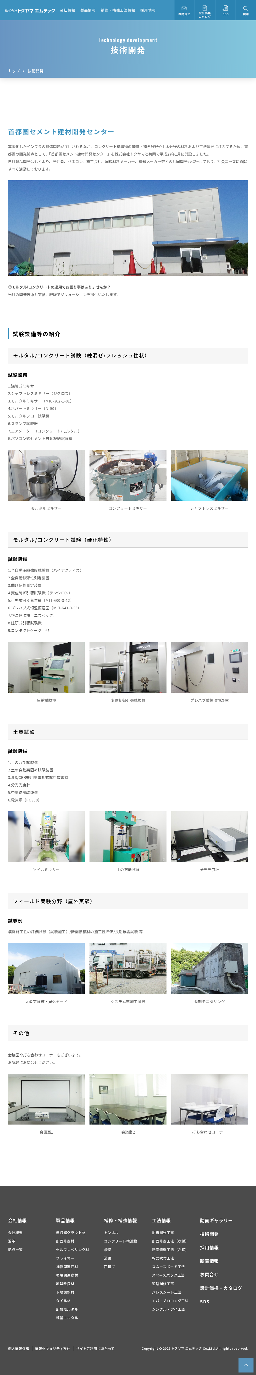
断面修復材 (65, 1241)
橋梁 (108, 1249)
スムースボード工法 (168, 1266)
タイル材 (63, 1300)
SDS (204, 1301)
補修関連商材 (67, 1266)
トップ (14, 70)
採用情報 (148, 10)
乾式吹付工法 (163, 1258)
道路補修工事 (163, 1283)
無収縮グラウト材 (71, 1232)
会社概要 (15, 1232)
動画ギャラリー (216, 1220)
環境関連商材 (67, 1275)
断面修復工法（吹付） (170, 1241)
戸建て (109, 1266)
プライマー (65, 1258)
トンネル (111, 1232)
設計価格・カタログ (221, 1288)
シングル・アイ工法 (168, 1309)
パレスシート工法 (167, 1292)
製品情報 (88, 10)
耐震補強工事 (163, 1232)
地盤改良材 (65, 1283)
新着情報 (209, 1261)
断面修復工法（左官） (170, 1249)
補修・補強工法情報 (118, 10)
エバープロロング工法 (170, 1300)
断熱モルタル (67, 1309)
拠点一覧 (15, 1249)
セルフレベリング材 (72, 1249)
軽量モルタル (67, 1317)
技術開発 (209, 1233)
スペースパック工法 (168, 1275)
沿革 (12, 1241)
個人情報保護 (18, 1348)
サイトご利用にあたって (95, 1348)
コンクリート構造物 (120, 1241)
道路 (108, 1258)
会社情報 (68, 10)
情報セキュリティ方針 (52, 1348)
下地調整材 (65, 1292)
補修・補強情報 (120, 1220)
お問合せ (209, 1274)
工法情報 (161, 1220)
